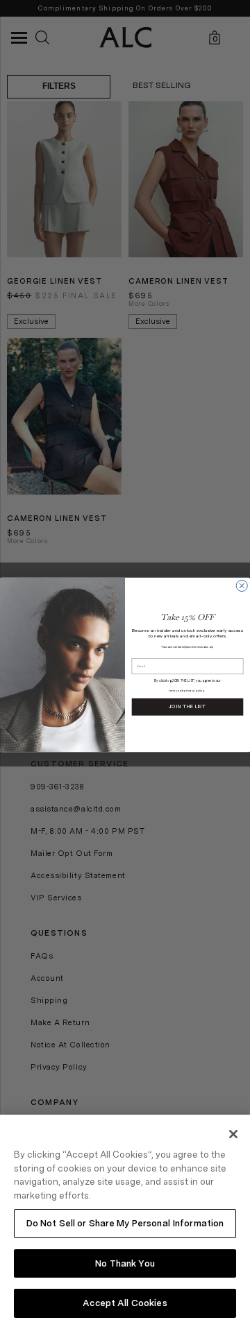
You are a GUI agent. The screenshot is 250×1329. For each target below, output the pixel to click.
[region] (125, 1222)
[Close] (233, 1134)
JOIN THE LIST (187, 706)
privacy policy (194, 690)
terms (173, 690)
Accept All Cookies (125, 1303)
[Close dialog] (241, 585)
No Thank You (125, 1263)
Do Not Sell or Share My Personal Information (125, 1223)
